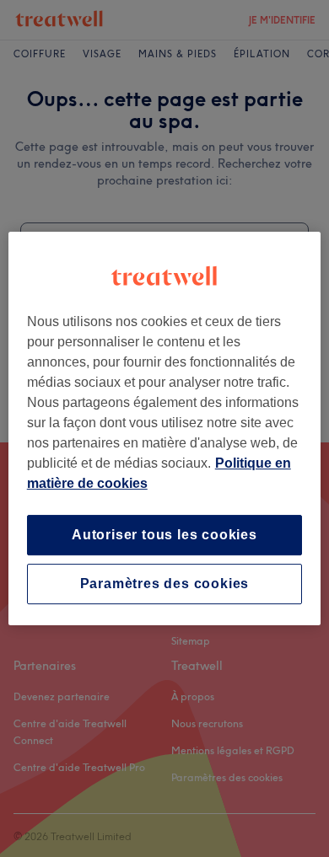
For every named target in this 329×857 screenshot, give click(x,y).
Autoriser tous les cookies (164, 535)
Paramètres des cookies (165, 583)
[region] (164, 429)
